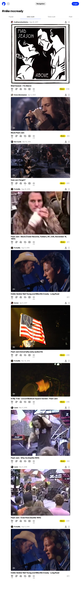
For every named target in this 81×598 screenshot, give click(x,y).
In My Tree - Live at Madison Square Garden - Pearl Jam (34, 399)
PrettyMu (17, 189)
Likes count (30, 17)
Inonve (16, 303)
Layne (16, 407)
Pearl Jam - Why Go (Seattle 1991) (25, 458)
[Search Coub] (8, 4)
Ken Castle (17, 141)
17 (68, 521)
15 (68, 402)
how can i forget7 (18, 180)
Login (75, 4)
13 (68, 355)
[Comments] (21, 89)
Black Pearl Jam (17, 133)
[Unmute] (14, 81)
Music (62, 89)
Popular (11, 17)
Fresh (70, 17)
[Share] (66, 22)
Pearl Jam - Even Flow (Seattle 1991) (26, 518)
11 (68, 183)
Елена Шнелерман (20, 95)
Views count (51, 17)
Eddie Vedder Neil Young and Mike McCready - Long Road (35, 294)
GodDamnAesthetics (21, 22)
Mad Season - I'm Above (21, 86)
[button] (12, 89)
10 (67, 89)
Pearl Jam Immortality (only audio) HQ (27, 352)
